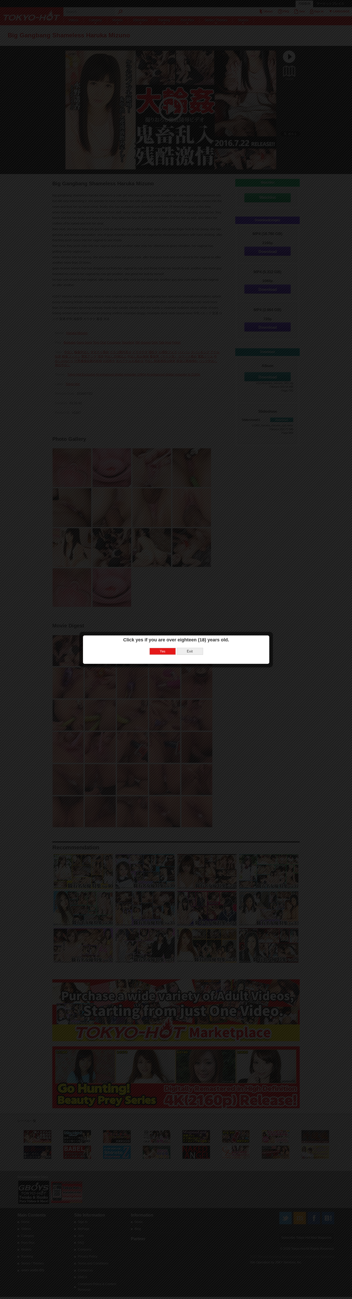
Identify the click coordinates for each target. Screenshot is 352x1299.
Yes (162, 651)
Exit (190, 651)
